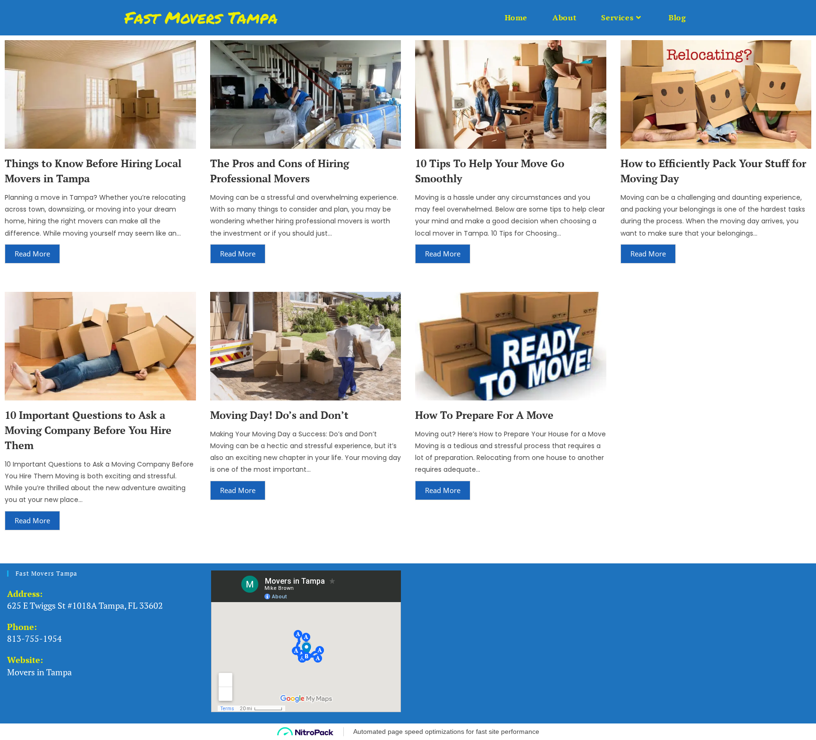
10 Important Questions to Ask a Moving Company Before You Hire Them (88, 430)
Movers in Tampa (39, 672)
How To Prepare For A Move (484, 415)
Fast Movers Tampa (201, 17)
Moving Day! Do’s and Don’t (279, 415)
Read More (32, 253)
